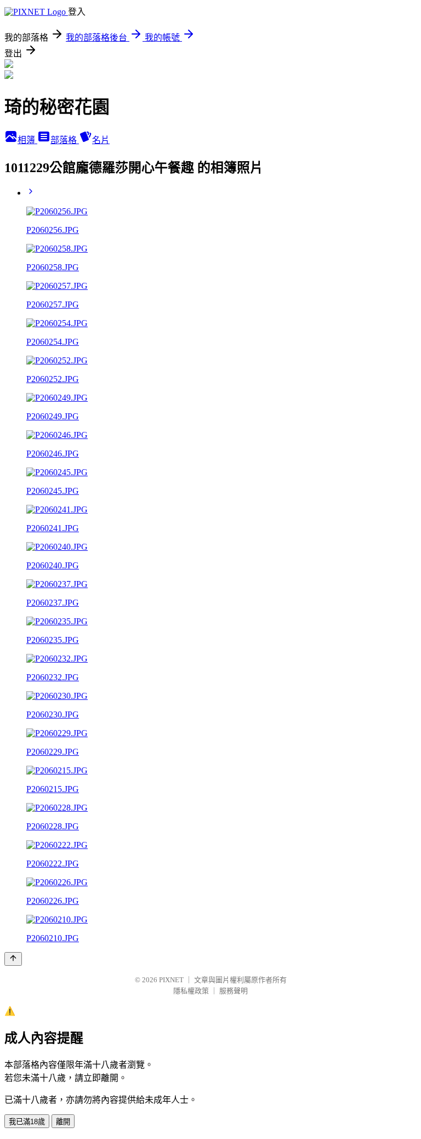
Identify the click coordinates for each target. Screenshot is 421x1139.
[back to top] (13, 959)
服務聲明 (233, 991)
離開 (63, 1122)
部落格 (64, 140)
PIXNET (171, 980)
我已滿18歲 (27, 1122)
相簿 (27, 140)
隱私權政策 (191, 991)
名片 (101, 140)
